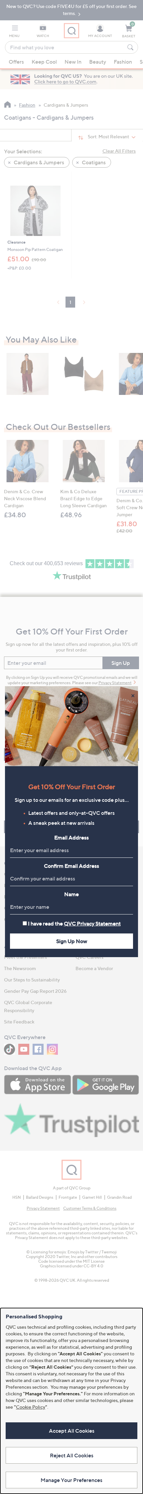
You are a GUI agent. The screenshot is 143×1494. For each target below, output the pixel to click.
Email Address (71, 837)
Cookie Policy (30, 1407)
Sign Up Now (71, 941)
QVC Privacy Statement (92, 923)
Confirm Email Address (71, 865)
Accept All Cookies (71, 1430)
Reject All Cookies (71, 1455)
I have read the (74, 923)
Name (71, 894)
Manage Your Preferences (71, 1480)
